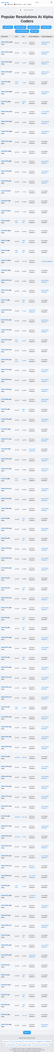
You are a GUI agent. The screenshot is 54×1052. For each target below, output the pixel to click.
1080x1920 (5, 310)
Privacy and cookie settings (41, 1045)
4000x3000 (5, 597)
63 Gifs (24, 886)
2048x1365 (5, 131)
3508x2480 (5, 776)
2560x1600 (5, 72)
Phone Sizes (46, 27)
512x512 (4, 478)
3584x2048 (5, 766)
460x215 (4, 578)
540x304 (4, 617)
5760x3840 (5, 568)
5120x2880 (5, 399)
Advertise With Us (11, 1045)
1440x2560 (5, 875)
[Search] (51, 2)
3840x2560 (5, 697)
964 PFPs (17, 837)
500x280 (4, 409)
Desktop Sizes (33, 27)
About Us (5, 1041)
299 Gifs (24, 43)
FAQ (11, 1041)
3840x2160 (5, 62)
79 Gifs (24, 82)
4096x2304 (5, 667)
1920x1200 (5, 52)
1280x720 (4, 260)
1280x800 (4, 201)
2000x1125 (5, 389)
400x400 (4, 220)
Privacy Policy (18, 1041)
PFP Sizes (34, 31)
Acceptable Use (40, 1041)
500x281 (4, 101)
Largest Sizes (20, 27)
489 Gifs (24, 757)
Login (24, 4)
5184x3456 (5, 558)
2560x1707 (5, 439)
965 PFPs (17, 757)
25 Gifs (24, 340)
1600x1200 (5, 91)
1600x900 (4, 230)
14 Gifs (24, 211)
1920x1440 (5, 171)
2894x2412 (5, 488)
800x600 (4, 1014)
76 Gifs (24, 192)
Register (29, 4)
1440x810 (4, 984)
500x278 (4, 518)
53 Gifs (24, 360)
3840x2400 (5, 459)
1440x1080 (5, 925)
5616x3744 (5, 607)
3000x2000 (5, 181)
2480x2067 (5, 647)
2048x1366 (5, 528)
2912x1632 (5, 290)
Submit (11, 4)
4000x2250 (5, 687)
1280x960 (4, 151)
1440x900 (4, 270)
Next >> (27, 1032)
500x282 (4, 627)
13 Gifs (24, 63)
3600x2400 (5, 736)
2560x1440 (5, 111)
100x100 (4, 707)
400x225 (4, 657)
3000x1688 (5, 508)
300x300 (4, 756)
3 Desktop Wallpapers (47, 261)
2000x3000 (5, 865)
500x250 (4, 588)
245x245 (4, 816)
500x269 (4, 1004)
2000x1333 (5, 369)
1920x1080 (5, 42)
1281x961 (4, 429)
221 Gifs (24, 261)
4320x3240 (5, 637)
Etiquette (48, 1041)
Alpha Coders (5, 2)
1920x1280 (5, 161)
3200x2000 (5, 945)
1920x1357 (5, 796)
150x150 (4, 81)
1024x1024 (5, 339)
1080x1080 (5, 836)
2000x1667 (5, 806)
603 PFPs (17, 817)
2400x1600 (5, 846)
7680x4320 (5, 379)
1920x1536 (5, 1024)
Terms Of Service (28, 1041)
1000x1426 (5, 349)
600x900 (4, 965)
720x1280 (4, 449)
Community (18, 4)
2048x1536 (5, 419)
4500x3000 (5, 726)
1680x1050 (5, 121)
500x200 (4, 994)
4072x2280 (5, 905)
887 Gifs (24, 817)
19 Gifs (24, 53)
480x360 (4, 975)
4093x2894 (5, 746)
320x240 (4, 935)
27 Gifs (24, 837)
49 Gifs (24, 708)
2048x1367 (5, 468)
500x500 (4, 250)
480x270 (4, 240)
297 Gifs (24, 1015)
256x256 (4, 885)
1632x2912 (5, 895)
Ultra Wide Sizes (22, 31)
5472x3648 (5, 717)
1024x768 (4, 191)
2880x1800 (5, 280)
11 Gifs (24, 311)
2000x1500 (5, 786)
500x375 (4, 300)
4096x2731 (5, 677)
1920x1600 (5, 855)
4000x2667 (5, 826)
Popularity (8, 27)
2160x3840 (5, 955)
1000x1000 (5, 359)
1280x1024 (5, 141)
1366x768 (4, 210)
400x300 (4, 538)
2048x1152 (5, 330)
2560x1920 (5, 498)
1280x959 (4, 915)
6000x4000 (5, 320)
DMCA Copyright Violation (24, 1045)
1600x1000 (5, 548)
